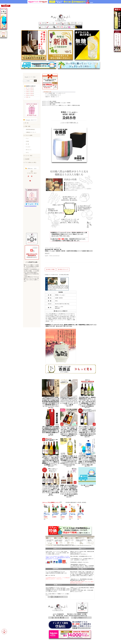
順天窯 (69, 102)
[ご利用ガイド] (58, 597)
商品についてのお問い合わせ (52, 274)
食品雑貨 (51, 102)
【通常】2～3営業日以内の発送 (73, 105)
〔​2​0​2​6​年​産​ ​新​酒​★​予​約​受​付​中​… (55, 514)
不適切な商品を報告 (65, 274)
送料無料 (54, 101)
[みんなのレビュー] (82, 612)
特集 (50, 101)
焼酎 (50, 104)
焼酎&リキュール (62, 105)
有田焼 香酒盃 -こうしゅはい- (60, 102)
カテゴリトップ (45, 101)
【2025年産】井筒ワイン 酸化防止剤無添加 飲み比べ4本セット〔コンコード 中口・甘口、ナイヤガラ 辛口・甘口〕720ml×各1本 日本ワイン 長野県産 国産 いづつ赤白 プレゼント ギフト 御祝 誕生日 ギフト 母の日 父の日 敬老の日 (87, 402)
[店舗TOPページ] (57, 611)
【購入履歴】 (63, 588)
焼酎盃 (54, 104)
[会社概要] (58, 618)
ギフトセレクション (54, 105)
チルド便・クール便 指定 (87, 485)
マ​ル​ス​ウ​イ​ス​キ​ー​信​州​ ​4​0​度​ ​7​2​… (72, 514)
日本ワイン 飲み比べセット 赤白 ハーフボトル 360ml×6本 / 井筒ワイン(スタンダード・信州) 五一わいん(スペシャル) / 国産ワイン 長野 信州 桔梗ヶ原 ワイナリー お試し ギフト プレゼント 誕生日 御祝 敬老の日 (50, 490)
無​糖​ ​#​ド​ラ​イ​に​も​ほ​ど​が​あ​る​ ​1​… (47, 514)
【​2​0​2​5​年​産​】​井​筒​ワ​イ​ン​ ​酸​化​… (80, 514)
